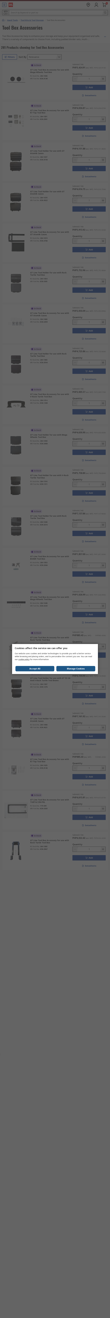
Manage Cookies (76, 668)
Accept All (34, 668)
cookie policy (24, 659)
